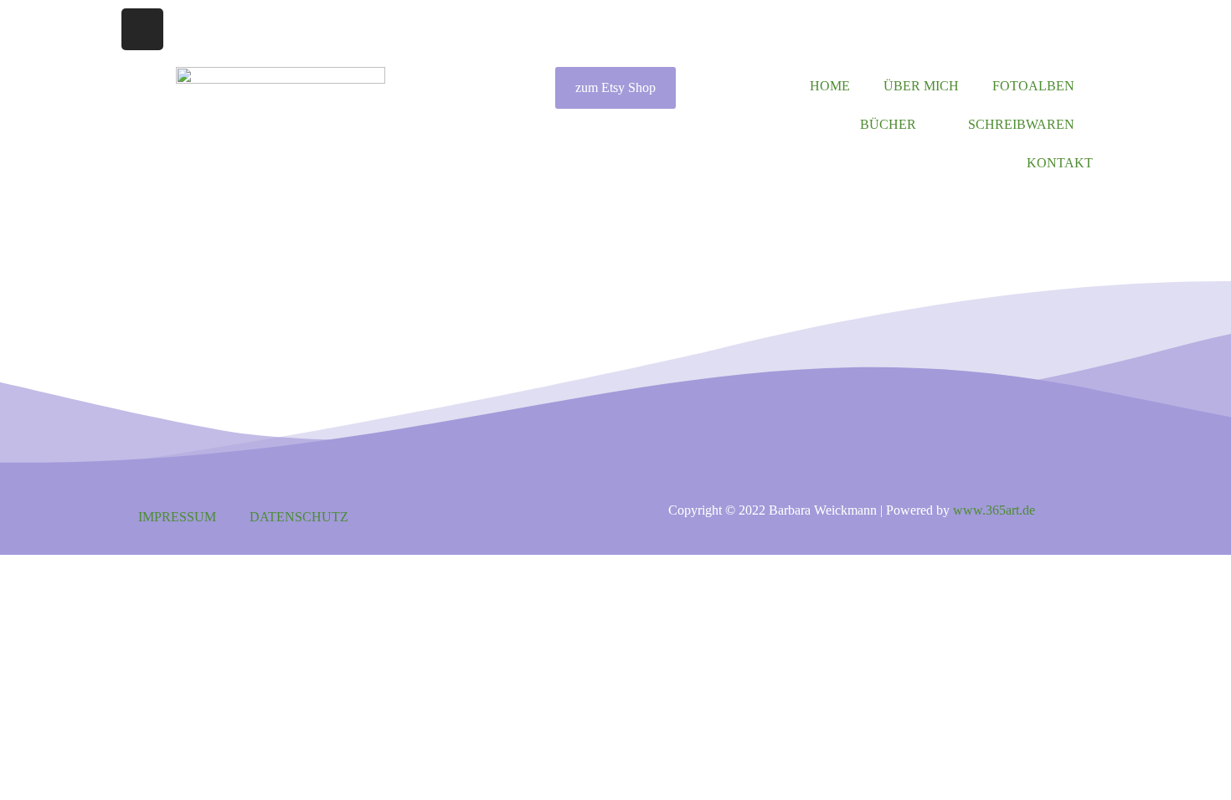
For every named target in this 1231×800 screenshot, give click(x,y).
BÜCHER (888, 124)
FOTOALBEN (1033, 86)
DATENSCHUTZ (299, 517)
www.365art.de (994, 510)
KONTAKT (1060, 163)
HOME (830, 86)
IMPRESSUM (177, 517)
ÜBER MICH (921, 86)
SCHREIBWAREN (1021, 124)
